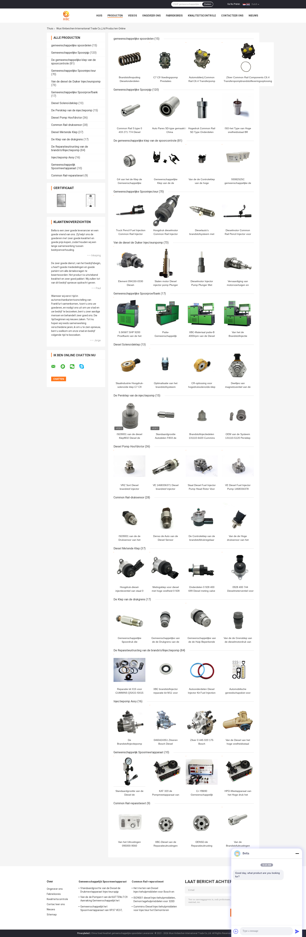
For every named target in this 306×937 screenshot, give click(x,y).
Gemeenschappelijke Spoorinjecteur (73, 70)
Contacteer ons (232, 15)
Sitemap (52, 914)
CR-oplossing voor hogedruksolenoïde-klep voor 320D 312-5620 (201, 387)
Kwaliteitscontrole (202, 15)
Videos (132, 15)
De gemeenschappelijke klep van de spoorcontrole (145, 140)
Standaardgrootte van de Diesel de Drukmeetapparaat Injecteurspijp (100, 890)
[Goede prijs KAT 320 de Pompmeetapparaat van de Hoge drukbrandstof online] (166, 772)
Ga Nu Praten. (233, 4)
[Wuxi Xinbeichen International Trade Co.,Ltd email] (55, 366)
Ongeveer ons (151, 15)
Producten (115, 15)
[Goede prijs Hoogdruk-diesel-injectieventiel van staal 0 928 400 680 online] (129, 568)
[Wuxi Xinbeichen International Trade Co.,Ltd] (66, 15)
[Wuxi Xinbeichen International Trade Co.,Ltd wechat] (74, 366)
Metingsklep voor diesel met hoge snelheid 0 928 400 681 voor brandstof (166, 591)
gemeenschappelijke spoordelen (71, 45)
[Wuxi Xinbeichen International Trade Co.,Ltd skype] (83, 366)
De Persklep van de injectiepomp (71, 110)
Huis (99, 15)
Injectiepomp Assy (62, 157)
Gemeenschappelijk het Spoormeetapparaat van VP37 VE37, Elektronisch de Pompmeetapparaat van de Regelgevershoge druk (103, 909)
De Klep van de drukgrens (67, 139)
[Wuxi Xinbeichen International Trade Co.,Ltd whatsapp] (65, 366)
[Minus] (297, 853)
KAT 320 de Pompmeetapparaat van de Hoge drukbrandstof (165, 795)
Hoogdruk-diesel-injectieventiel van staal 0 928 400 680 (129, 591)
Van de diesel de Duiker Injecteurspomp (76, 81)
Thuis (50, 28)
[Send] (297, 931)
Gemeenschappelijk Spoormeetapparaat (63, 166)
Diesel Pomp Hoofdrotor (66, 117)
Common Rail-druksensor (66, 125)
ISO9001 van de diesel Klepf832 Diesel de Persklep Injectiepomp (129, 438)
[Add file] (235, 931)
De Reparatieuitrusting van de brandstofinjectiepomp (69, 148)
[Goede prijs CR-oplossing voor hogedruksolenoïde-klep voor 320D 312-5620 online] (202, 364)
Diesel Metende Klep (64, 132)
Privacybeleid (83, 933)
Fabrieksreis (174, 15)
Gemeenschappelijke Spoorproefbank (74, 92)
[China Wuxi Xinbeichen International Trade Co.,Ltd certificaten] (61, 200)
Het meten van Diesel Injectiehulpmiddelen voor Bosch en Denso (154, 890)
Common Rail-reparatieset (67, 175)
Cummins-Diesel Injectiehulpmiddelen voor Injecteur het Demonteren (155, 908)
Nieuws (253, 15)
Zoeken (207, 4)
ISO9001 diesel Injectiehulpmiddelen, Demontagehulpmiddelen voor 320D (155, 899)
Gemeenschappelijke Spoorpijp (70, 52)
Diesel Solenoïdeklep (64, 103)
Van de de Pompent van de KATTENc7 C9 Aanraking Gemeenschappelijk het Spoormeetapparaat (104, 899)
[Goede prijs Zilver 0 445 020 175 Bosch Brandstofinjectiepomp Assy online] (202, 721)
